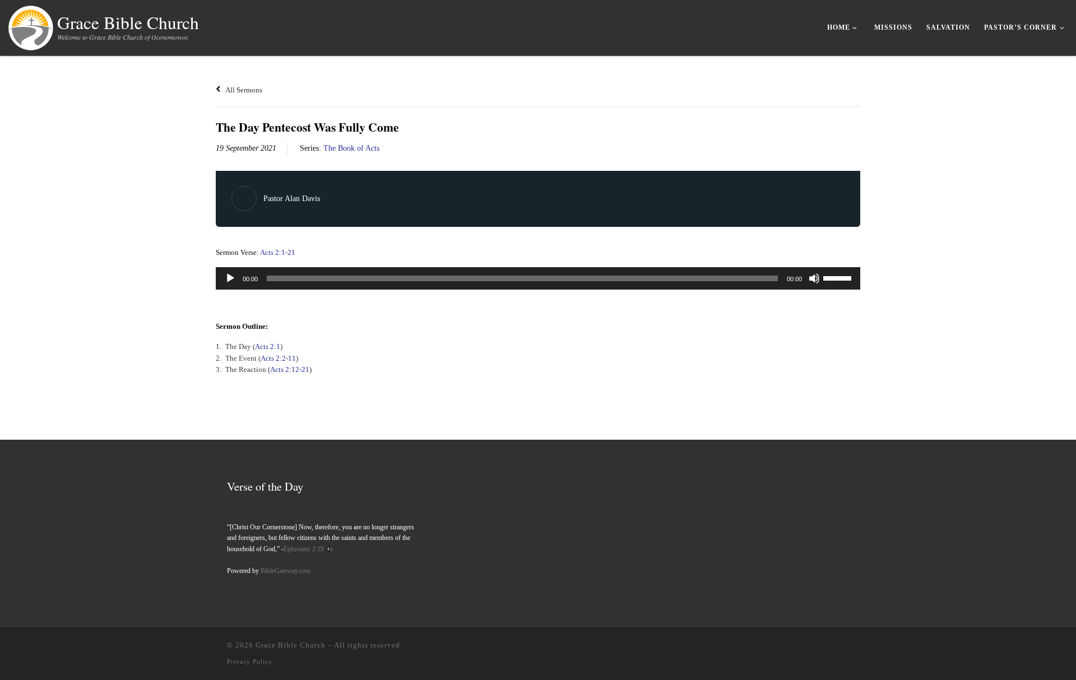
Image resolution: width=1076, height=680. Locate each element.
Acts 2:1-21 (277, 252)
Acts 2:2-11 (278, 358)
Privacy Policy (249, 661)
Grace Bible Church (291, 645)
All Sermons (243, 90)
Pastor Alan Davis (291, 198)
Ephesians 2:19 (304, 549)
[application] (538, 278)
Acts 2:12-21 (289, 369)
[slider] (839, 277)
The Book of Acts (351, 148)
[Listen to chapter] (329, 549)
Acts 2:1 (267, 346)
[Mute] (814, 278)
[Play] (230, 278)
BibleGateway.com (285, 571)
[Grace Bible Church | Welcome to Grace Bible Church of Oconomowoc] (30, 25)
